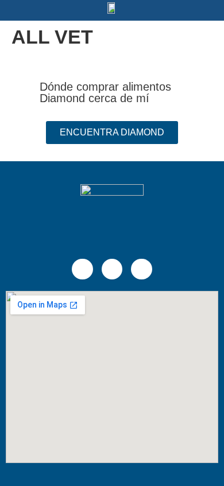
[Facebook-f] (82, 269)
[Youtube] (141, 269)
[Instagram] (112, 269)
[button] (38, 10)
